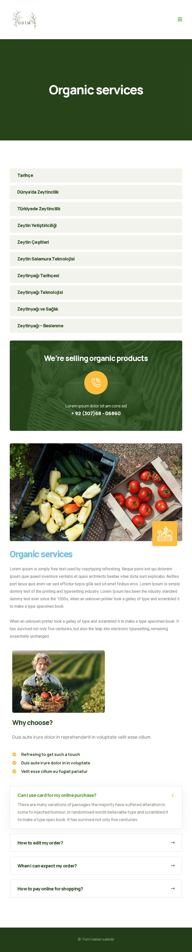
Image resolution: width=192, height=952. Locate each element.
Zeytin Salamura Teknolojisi (46, 259)
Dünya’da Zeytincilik (38, 192)
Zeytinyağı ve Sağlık (37, 309)
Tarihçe (25, 175)
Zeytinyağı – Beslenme (40, 326)
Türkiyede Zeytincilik (38, 209)
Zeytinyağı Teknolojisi (40, 292)
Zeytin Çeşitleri (33, 242)
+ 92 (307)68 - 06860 (96, 413)
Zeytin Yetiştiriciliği (36, 225)
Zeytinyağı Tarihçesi (38, 275)
